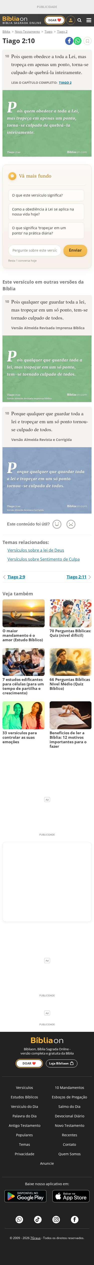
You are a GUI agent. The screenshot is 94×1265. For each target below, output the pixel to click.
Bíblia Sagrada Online (22, 23)
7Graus (35, 1238)
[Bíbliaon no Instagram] (56, 1219)
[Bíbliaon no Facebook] (74, 1219)
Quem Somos (69, 1154)
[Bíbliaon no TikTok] (38, 1219)
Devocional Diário (69, 1116)
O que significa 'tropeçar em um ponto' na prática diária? (39, 230)
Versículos (24, 1087)
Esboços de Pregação (69, 1097)
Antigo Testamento (24, 1125)
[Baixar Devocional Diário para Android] (25, 1197)
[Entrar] (70, 20)
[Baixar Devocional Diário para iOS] (70, 1197)
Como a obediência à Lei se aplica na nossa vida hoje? (43, 211)
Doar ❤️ (29, 1063)
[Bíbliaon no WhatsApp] (19, 1219)
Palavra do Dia (25, 1116)
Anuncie (47, 1163)
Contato (69, 1144)
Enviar (75, 250)
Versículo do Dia (24, 1106)
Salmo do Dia (69, 1106)
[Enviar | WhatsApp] (77, 41)
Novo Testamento (69, 1125)
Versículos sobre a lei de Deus (36, 550)
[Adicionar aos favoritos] (87, 41)
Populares (24, 1135)
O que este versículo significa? (37, 195)
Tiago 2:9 (16, 577)
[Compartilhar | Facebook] (69, 41)
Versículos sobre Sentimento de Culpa (44, 559)
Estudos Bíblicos (24, 1097)
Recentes (69, 1135)
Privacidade (24, 1154)
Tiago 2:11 (76, 577)
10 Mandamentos (69, 1087)
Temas (24, 1144)
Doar (54, 20)
